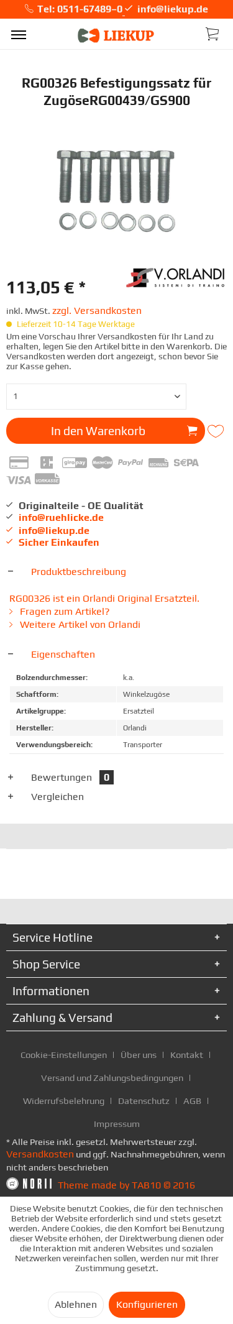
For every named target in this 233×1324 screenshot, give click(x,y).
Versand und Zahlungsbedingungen (112, 1077)
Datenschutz (144, 1100)
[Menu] (18, 34)
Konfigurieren (147, 1304)
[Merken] (217, 431)
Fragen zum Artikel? (63, 611)
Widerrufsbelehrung (63, 1100)
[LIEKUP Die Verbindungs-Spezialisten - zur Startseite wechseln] (116, 36)
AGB (192, 1100)
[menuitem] (18, 34)
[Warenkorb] (213, 33)
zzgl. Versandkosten (97, 310)
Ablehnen (76, 1304)
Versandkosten (40, 1154)
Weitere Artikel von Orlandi (78, 624)
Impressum (117, 1123)
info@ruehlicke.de (61, 517)
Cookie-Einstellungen (64, 1054)
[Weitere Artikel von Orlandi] (176, 276)
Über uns (139, 1054)
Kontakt (186, 1054)
